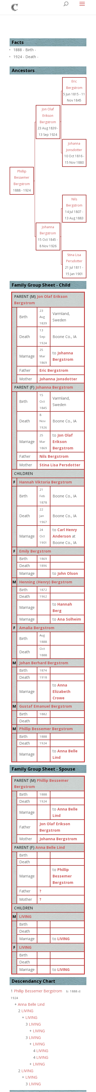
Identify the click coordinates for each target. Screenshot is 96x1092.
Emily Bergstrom (35, 551)
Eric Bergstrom (53, 370)
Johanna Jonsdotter (58, 378)
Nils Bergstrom (54, 456)
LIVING (25, 916)
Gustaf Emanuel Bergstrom (45, 706)
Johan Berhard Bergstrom (43, 662)
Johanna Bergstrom (54, 387)
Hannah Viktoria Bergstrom (45, 482)
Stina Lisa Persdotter (59, 464)
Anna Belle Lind (50, 847)
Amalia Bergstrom (36, 627)
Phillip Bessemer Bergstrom (46, 728)
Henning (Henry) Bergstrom (45, 581)
